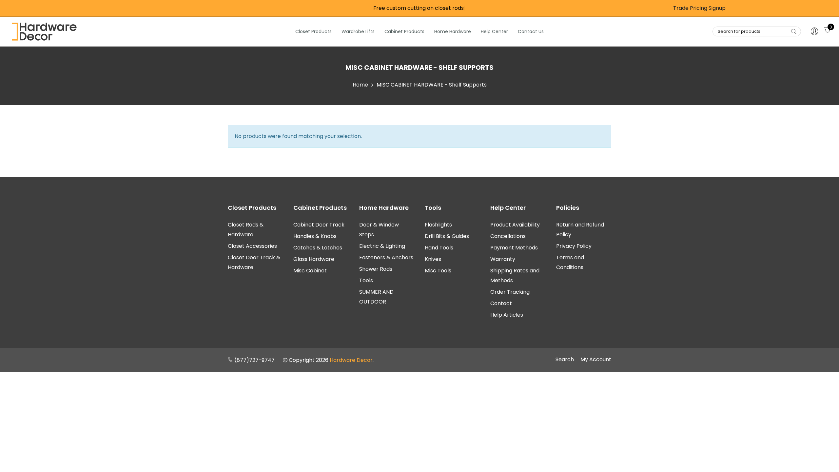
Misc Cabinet (310, 270)
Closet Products (313, 31)
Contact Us (531, 31)
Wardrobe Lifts (358, 31)
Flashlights (438, 224)
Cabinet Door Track (318, 224)
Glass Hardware (313, 259)
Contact (501, 303)
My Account (595, 359)
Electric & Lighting (382, 246)
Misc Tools (438, 270)
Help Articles (506, 315)
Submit (793, 31)
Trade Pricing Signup (699, 8)
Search (565, 359)
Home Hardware (452, 31)
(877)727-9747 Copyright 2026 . (303, 360)
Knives (433, 259)
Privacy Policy (574, 246)
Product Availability (515, 224)
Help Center (494, 31)
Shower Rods (375, 269)
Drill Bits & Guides (447, 236)
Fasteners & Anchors (386, 257)
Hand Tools (439, 247)
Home (360, 84)
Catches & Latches (317, 247)
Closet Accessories (252, 246)
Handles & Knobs (315, 236)
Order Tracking (510, 292)
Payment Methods (514, 247)
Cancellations (508, 236)
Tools (366, 280)
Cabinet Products (404, 31)
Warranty (502, 259)
